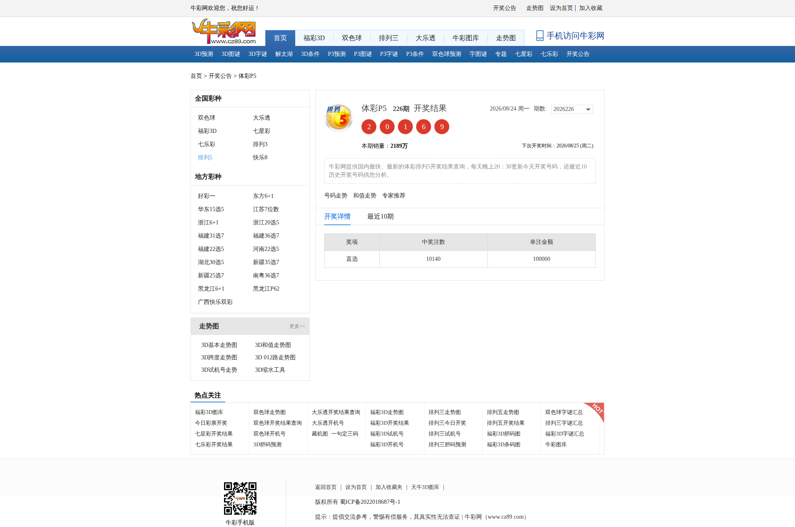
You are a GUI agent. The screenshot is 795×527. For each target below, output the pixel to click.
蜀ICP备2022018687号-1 (370, 502)
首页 (196, 76)
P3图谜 (363, 54)
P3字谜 (389, 54)
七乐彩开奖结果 (214, 444)
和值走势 (364, 196)
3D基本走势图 (219, 345)
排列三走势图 (445, 412)
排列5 (205, 157)
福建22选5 (211, 249)
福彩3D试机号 (387, 434)
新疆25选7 (211, 275)
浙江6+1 (208, 222)
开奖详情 (337, 216)
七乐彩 (549, 54)
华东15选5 (211, 209)
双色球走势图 (269, 412)
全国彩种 (208, 98)
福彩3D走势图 (387, 412)
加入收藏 (590, 8)
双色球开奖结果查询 (277, 423)
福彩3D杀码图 (503, 444)
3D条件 (310, 54)
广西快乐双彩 (215, 302)
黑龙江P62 (266, 289)
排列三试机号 (445, 434)
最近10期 (380, 216)
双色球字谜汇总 (564, 412)
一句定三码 (344, 434)
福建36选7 (266, 236)
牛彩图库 (556, 444)
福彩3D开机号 (387, 444)
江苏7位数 (266, 209)
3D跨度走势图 (219, 357)
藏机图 (320, 434)
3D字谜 (257, 54)
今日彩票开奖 (211, 423)
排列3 (260, 144)
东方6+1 (263, 196)
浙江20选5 (266, 222)
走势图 (535, 8)
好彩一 (206, 196)
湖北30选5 (211, 262)
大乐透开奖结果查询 (336, 412)
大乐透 (261, 118)
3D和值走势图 (273, 345)
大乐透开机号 (328, 423)
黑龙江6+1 (211, 289)
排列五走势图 (503, 412)
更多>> (297, 326)
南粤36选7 (266, 275)
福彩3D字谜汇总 (564, 434)
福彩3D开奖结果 (389, 423)
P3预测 (337, 54)
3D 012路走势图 (275, 357)
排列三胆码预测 (447, 444)
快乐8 (260, 157)
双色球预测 (446, 54)
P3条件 (415, 54)
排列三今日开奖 (447, 423)
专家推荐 (393, 196)
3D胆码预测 (267, 444)
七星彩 (523, 54)
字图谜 (478, 54)
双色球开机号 (269, 434)
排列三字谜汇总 (564, 423)
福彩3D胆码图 (503, 434)
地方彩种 (208, 176)
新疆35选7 (266, 262)
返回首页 (326, 487)
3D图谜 (231, 54)
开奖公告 (504, 8)
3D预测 (204, 54)
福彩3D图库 (209, 412)
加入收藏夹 (389, 487)
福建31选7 (211, 236)
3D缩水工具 (270, 370)
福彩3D (207, 131)
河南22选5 (266, 249)
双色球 (206, 118)
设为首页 (561, 8)
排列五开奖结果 (506, 423)
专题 (501, 54)
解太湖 (284, 54)
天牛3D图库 (425, 487)
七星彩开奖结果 (214, 434)
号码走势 (335, 196)
